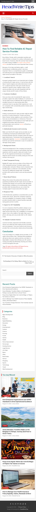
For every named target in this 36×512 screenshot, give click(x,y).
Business (5, 46)
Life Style (5, 350)
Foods (4, 335)
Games (4, 337)
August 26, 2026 (7, 465)
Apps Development (8, 314)
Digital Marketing (7, 321)
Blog (4, 317)
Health (4, 340)
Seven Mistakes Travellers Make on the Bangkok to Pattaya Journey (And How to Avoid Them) (17, 431)
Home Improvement (8, 342)
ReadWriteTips (16, 465)
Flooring (5, 333)
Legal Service (6, 348)
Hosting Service (7, 346)
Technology (6, 365)
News (4, 352)
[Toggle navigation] (3, 13)
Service (5, 358)
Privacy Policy (22, 507)
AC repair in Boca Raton (12, 246)
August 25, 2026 (7, 495)
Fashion (5, 329)
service (22, 124)
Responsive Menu (33, 1)
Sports (4, 363)
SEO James (15, 54)
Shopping (5, 361)
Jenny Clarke (15, 403)
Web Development (7, 369)
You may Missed (8, 375)
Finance (5, 331)
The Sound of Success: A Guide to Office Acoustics (18, 256)
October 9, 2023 (7, 54)
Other (4, 354)
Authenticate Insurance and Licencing (12, 248)
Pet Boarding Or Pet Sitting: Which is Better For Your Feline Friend (17, 262)
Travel (4, 367)
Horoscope (6, 344)
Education (5, 323)
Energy (4, 325)
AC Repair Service (23, 246)
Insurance (17, 139)
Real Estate (6, 356)
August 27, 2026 (7, 403)
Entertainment (6, 327)
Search (4, 270)
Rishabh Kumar (16, 495)
